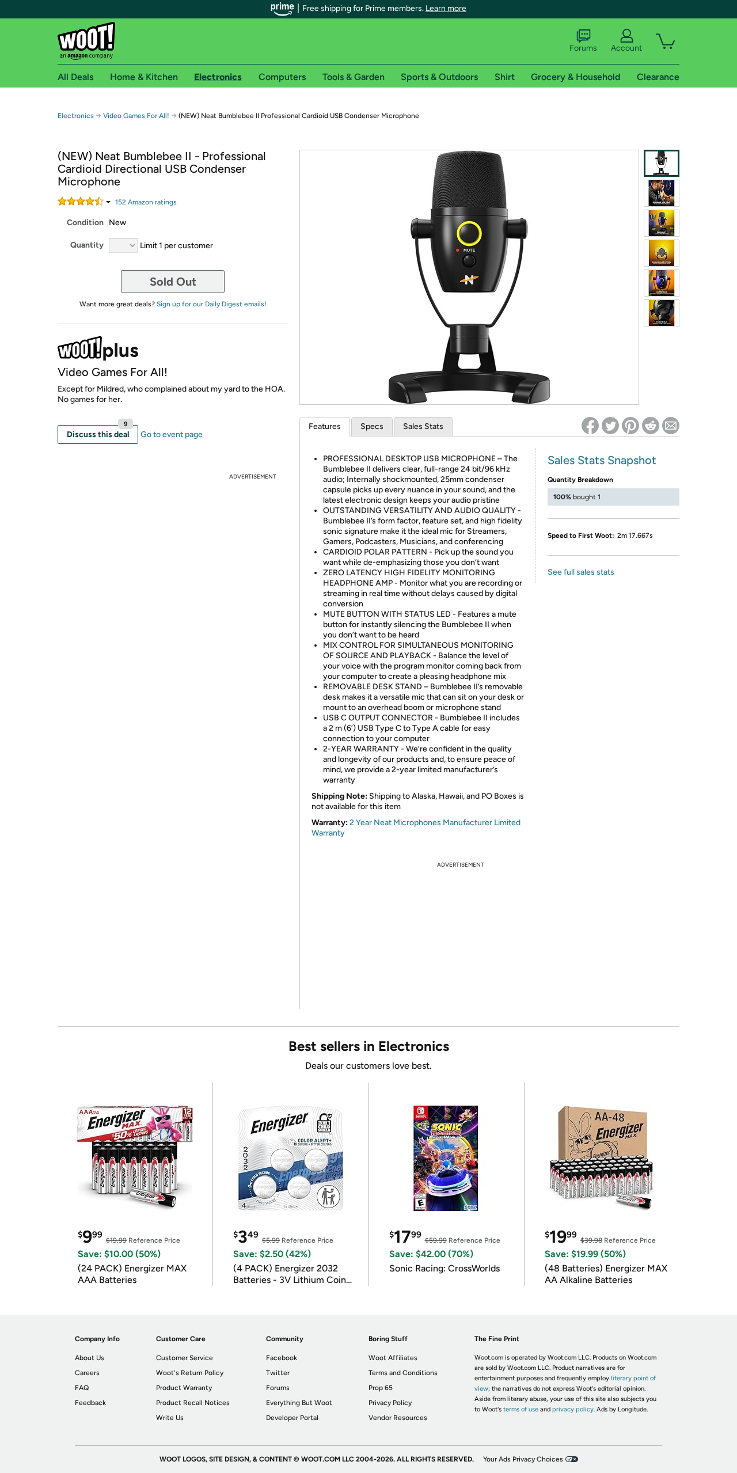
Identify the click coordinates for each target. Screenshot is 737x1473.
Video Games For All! (136, 116)
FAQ (82, 1388)
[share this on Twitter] (610, 425)
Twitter (278, 1373)
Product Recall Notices (193, 1403)
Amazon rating (146, 202)
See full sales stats (581, 572)
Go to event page (171, 434)
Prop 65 (380, 1388)
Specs (371, 426)
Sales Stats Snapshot (602, 460)
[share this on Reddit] (650, 425)
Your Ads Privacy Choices (523, 1459)
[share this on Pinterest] (630, 425)
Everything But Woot (299, 1403)
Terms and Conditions (403, 1373)
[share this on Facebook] (590, 425)
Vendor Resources (397, 1418)
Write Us (170, 1418)
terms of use (520, 1409)
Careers (87, 1373)
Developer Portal (292, 1418)
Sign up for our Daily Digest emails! (212, 304)
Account (626, 48)
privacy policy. (573, 1409)
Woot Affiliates (392, 1358)
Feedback (90, 1403)
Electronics (76, 116)
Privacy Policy (390, 1403)
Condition (85, 222)
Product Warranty (184, 1388)
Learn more (446, 8)
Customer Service (184, 1358)
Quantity (87, 245)
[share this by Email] (670, 425)
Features (325, 426)
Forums (583, 48)
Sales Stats (423, 426)
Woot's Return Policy (189, 1373)
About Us (89, 1358)
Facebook (281, 1358)
